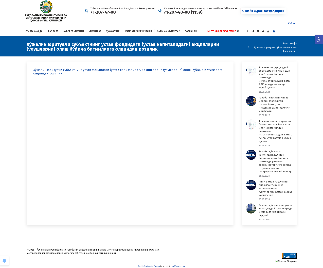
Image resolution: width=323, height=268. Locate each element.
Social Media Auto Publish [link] (149, 266)
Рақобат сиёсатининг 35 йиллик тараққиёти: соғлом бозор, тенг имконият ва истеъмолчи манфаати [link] (274, 104)
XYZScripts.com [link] (178, 266)
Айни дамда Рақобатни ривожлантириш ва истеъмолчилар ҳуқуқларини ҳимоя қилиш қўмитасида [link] (275, 188)
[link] (319, 39)
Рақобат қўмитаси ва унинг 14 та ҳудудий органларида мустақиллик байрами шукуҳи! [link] (275, 210)
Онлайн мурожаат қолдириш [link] (263, 11)
